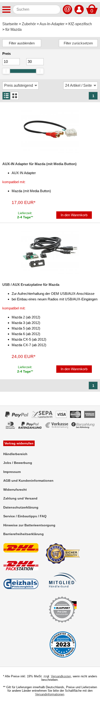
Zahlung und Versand (20, 498)
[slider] (6, 71)
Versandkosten (61, 676)
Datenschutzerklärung (20, 507)
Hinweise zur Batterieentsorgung (29, 525)
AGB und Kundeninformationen (28, 480)
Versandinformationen (49, 694)
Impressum (12, 472)
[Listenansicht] (6, 95)
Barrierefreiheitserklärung (23, 534)
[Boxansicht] (14, 95)
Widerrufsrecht (15, 489)
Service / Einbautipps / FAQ (25, 516)
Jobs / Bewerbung (17, 463)
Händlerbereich (15, 454)
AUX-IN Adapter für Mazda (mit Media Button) (39, 164)
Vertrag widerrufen (18, 443)
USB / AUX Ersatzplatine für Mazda (30, 285)
